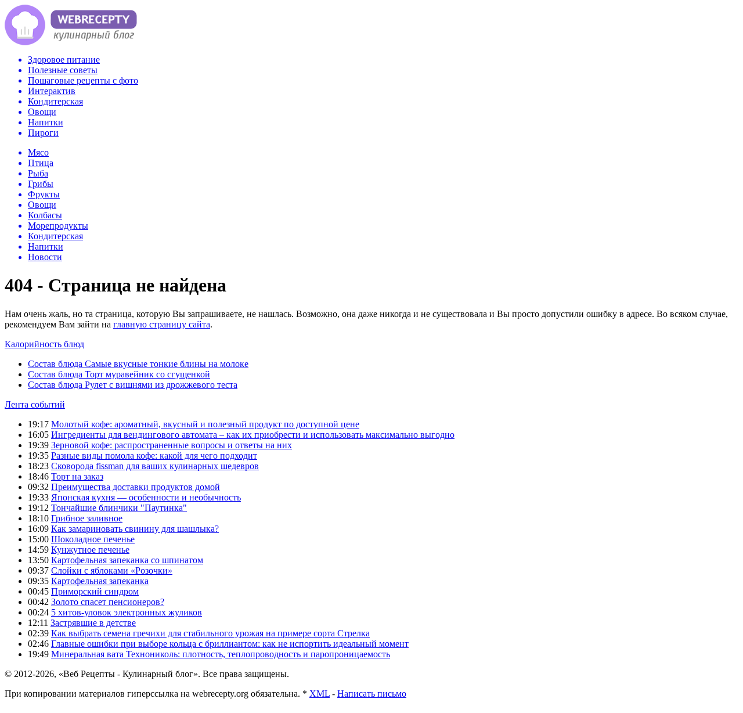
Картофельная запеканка (100, 581)
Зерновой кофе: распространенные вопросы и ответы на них (171, 445)
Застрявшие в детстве (93, 623)
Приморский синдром (95, 591)
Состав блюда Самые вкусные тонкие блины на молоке (138, 364)
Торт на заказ (77, 476)
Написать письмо (371, 693)
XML (319, 693)
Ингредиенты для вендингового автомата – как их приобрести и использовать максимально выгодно (253, 435)
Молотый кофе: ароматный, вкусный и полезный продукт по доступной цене (205, 424)
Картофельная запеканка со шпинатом (127, 560)
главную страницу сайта (161, 324)
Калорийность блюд (44, 344)
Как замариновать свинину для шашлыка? (135, 529)
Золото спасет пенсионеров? (107, 602)
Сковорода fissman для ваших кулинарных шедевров (155, 466)
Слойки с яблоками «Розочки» (111, 570)
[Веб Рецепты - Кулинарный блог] (71, 42)
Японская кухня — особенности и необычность (146, 497)
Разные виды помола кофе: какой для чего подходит (154, 455)
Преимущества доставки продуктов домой (135, 487)
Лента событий (35, 404)
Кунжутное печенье (90, 549)
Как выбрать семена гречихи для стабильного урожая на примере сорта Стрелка (210, 633)
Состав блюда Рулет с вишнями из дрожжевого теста (132, 385)
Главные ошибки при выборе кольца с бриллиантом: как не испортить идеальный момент (230, 644)
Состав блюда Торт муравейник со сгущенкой (119, 374)
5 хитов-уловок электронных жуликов (126, 612)
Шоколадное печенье (93, 539)
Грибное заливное (86, 518)
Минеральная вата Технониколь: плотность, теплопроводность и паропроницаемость (220, 654)
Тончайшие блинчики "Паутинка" (119, 508)
